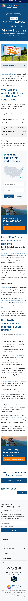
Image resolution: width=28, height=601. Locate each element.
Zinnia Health (5, 287)
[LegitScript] (14, 579)
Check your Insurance (14, 480)
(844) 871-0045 (14, 574)
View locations (9, 196)
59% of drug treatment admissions (16, 405)
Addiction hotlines (7, 74)
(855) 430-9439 (21, 131)
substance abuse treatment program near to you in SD (13, 305)
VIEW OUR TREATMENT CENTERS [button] (14, 228)
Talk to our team (19, 196)
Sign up (14, 530)
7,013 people (17, 355)
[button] (14, 65)
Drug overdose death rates (9, 381)
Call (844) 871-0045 (22, 1)
